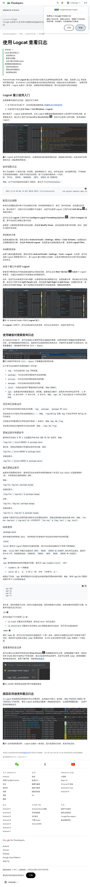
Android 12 (7, 828)
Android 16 (7, 813)
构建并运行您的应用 (53, 105)
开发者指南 (36, 813)
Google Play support (68, 816)
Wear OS (64, 780)
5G (33, 795)
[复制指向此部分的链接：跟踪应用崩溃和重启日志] (36, 694)
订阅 (31, 875)
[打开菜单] (3, 3)
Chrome (6, 850)
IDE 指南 (42, 34)
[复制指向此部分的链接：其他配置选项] (17, 249)
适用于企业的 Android (11, 780)
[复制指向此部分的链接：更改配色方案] (17, 235)
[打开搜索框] (57, 2)
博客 (4, 795)
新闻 (4, 792)
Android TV (65, 792)
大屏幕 (63, 777)
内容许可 (26, 753)
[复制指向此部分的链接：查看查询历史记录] (23, 647)
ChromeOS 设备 (67, 784)
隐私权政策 (36, 792)
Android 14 (7, 820)
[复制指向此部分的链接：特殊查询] (14, 527)
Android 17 (7, 809)
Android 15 (7, 816)
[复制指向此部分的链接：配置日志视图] (19, 200)
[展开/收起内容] (12, 49)
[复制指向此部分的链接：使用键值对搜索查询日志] (36, 335)
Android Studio (11, 10)
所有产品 (6, 861)
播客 (4, 799)
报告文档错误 (66, 813)
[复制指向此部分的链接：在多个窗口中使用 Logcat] (31, 266)
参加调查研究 (66, 820)
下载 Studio (36, 820)
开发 (20, 34)
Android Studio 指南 (39, 809)
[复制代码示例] (85, 586)
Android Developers (9, 34)
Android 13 (7, 824)
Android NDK (37, 824)
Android (6, 777)
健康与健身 (36, 784)
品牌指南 (22, 870)
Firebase (6, 854)
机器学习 (35, 780)
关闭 (69, 28)
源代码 (5, 788)
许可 (15, 870)
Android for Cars (67, 788)
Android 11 (7, 831)
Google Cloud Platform (11, 857)
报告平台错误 (66, 809)
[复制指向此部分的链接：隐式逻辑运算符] (21, 467)
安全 (4, 784)
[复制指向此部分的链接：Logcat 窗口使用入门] (32, 95)
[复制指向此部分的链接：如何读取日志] (19, 166)
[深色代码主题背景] (85, 188)
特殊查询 (40, 659)
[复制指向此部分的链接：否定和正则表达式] (23, 404)
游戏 (33, 777)
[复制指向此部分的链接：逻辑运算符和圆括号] (26, 432)
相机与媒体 (36, 788)
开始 (80, 28)
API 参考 (35, 816)
